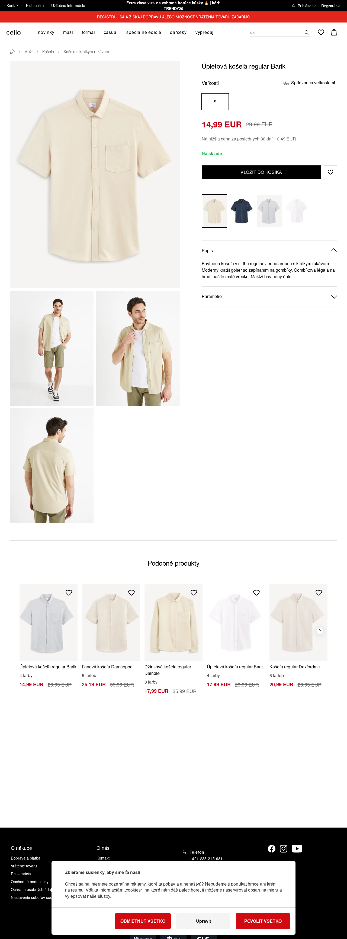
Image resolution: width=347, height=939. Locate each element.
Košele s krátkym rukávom (86, 51)
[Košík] (334, 32)
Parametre (212, 296)
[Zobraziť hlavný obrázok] (95, 174)
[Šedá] (269, 210)
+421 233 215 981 (206, 858)
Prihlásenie (307, 5)
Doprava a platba (25, 858)
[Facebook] (271, 849)
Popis (207, 250)
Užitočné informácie (68, 5)
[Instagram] (283, 849)
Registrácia (330, 5)
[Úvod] (12, 51)
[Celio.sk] (14, 32)
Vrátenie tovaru (24, 866)
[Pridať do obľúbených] (69, 592)
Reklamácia (21, 873)
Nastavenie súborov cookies (35, 897)
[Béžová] (214, 210)
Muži (28, 51)
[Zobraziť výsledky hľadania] (307, 32)
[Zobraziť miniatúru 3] (52, 465)
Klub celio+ (35, 5)
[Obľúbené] (321, 32)
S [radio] (215, 101)
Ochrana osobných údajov (33, 889)
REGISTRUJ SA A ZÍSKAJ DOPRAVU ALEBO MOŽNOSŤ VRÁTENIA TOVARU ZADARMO (173, 17)
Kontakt (13, 5)
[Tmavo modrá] (242, 210)
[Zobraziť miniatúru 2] (138, 348)
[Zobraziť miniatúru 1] (52, 348)
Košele (48, 51)
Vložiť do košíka (261, 172)
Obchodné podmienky (30, 881)
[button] (330, 172)
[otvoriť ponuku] (56, 32)
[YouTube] (297, 849)
